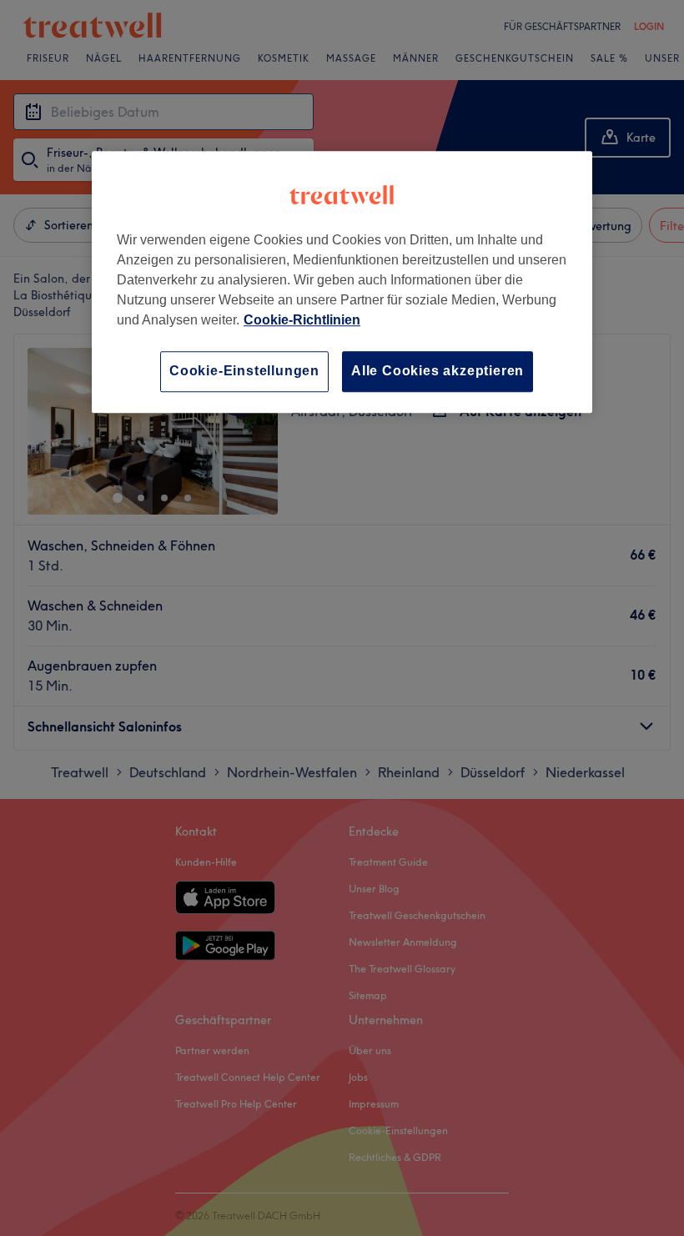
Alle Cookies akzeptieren (437, 371)
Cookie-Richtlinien (302, 321)
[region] (342, 282)
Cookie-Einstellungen (244, 371)
